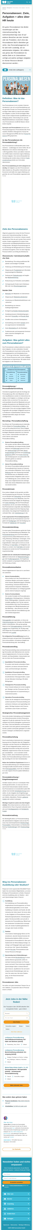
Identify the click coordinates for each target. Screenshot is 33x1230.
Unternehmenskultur (8, 622)
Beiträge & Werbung (24, 1224)
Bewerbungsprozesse (20, 286)
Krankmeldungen (12, 827)
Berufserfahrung (20, 957)
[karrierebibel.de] (7, 2)
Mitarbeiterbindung (13, 277)
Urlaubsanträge (25, 827)
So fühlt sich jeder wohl (16, 1106)
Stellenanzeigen (12, 450)
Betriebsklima (13, 328)
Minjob (21, 1026)
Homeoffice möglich (11, 1026)
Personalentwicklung (8, 534)
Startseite (4, 7)
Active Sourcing (23, 454)
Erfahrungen (16, 448)
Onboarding (17, 496)
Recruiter (13, 949)
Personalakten (6, 825)
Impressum (6, 1224)
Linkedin (12, 1137)
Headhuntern (9, 598)
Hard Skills (15, 545)
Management (9, 7)
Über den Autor (8, 1122)
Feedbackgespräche (13, 559)
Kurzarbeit (23, 523)
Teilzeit (27, 1026)
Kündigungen (12, 521)
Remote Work (25, 316)
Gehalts (23, 322)
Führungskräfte (6, 620)
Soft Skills (20, 547)
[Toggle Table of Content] (16, 69)
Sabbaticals (13, 523)
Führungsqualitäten (10, 768)
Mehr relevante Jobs (16, 1085)
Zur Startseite (16, 1149)
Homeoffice (15, 316)
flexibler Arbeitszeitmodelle (21, 311)
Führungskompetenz (16, 626)
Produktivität (17, 270)
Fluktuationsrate (17, 275)
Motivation (8, 293)
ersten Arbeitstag (10, 502)
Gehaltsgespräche (13, 809)
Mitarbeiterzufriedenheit (20, 297)
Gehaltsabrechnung (20, 791)
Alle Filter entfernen (16, 1032)
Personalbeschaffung (19, 426)
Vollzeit (7, 1029)
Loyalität (13, 632)
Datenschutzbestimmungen (16, 1185)
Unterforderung (19, 513)
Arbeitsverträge (24, 822)
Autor (13, 1128)
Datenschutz (14, 1224)
